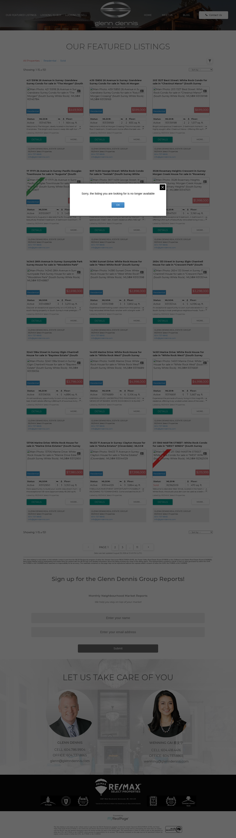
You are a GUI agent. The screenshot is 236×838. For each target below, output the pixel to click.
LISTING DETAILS (36, 140)
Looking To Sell (76, 15)
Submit (118, 648)
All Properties (31, 60)
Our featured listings (21, 15)
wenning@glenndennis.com (166, 761)
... (130, 547)
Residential (50, 60)
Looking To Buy (50, 15)
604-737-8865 (34, 154)
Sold (63, 60)
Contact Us (215, 15)
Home (148, 15)
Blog (186, 15)
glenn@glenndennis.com (70, 761)
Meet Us (167, 15)
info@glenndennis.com (39, 157)
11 (137, 547)
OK (118, 205)
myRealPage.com (118, 819)
